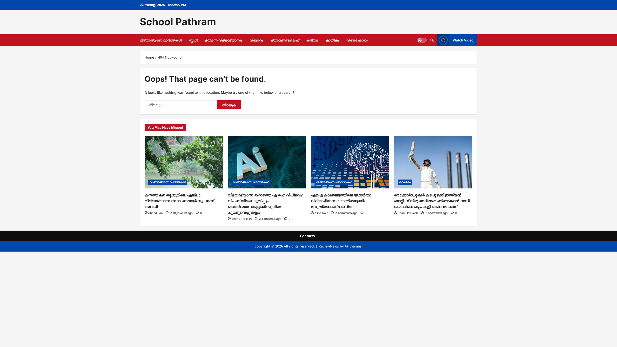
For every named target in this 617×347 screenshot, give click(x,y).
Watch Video (463, 40)
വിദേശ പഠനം (357, 40)
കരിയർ (312, 40)
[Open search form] (432, 40)
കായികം (332, 40)
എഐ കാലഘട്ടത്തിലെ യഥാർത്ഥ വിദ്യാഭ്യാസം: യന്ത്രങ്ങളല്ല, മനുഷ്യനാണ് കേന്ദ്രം (341, 201)
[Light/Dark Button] (422, 40)
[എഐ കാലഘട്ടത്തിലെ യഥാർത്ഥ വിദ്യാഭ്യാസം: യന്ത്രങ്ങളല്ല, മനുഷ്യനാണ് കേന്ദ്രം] (350, 162)
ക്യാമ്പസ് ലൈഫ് (284, 40)
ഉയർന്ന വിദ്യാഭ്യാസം (223, 40)
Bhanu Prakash (241, 219)
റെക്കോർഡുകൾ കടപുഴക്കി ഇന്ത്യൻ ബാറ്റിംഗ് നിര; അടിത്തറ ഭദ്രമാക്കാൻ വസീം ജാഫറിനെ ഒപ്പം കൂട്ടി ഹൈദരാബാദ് (432, 201)
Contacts (307, 236)
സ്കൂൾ (193, 40)
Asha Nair (321, 213)
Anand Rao (155, 213)
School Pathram (178, 22)
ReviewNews (329, 246)
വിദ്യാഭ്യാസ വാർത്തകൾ (161, 40)
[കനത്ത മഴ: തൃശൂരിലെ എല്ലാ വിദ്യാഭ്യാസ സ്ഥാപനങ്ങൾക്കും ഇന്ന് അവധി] (184, 162)
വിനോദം (256, 40)
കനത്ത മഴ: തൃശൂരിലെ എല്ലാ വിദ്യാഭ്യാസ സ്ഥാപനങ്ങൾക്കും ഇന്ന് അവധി (179, 201)
